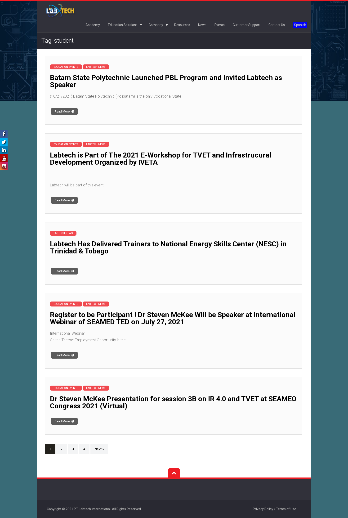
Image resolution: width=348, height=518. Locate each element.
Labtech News (96, 66)
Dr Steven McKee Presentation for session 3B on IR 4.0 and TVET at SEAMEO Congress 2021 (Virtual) (173, 402)
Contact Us (276, 25)
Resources (182, 25)
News (202, 25)
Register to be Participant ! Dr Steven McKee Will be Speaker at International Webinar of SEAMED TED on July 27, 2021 (172, 318)
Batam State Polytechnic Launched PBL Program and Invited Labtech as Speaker (166, 81)
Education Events (66, 66)
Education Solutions (123, 25)
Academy (92, 25)
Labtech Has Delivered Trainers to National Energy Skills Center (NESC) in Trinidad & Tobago (168, 247)
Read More (62, 111)
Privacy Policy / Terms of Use (274, 509)
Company (156, 25)
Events (219, 25)
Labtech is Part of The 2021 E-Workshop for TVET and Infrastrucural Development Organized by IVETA (160, 158)
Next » (99, 449)
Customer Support (246, 25)
